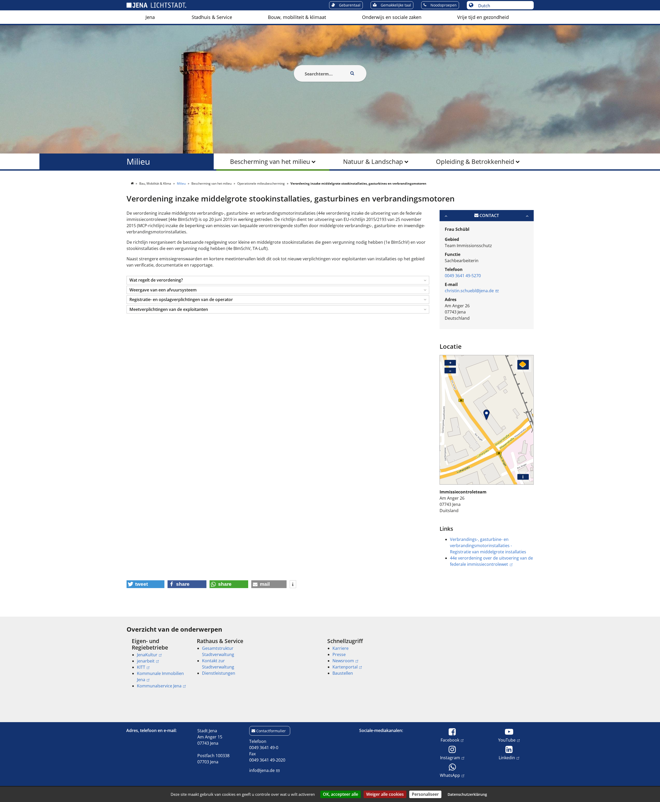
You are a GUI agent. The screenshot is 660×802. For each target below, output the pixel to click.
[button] (278, 280)
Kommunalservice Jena (159, 686)
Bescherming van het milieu (270, 161)
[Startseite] (132, 183)
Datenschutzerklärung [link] (467, 794)
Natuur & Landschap (373, 161)
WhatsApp (450, 775)
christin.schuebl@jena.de (469, 291)
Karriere (340, 648)
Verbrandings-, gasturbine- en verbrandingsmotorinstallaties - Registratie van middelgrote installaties (488, 545)
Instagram (450, 758)
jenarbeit (146, 661)
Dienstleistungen (218, 673)
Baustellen (342, 673)
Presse (339, 654)
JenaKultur (147, 655)
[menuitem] (150, 17)
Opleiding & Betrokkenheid (475, 161)
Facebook (450, 740)
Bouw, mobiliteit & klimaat (297, 17)
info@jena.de (262, 770)
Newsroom (343, 661)
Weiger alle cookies (385, 794)
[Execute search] (352, 73)
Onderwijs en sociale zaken (391, 17)
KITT (141, 667)
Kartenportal (345, 667)
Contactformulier (271, 730)
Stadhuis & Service (212, 17)
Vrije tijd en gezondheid (483, 17)
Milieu (138, 161)
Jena (150, 17)
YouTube (507, 740)
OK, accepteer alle (340, 794)
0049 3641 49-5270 (463, 275)
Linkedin (507, 758)
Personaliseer (425, 794)
